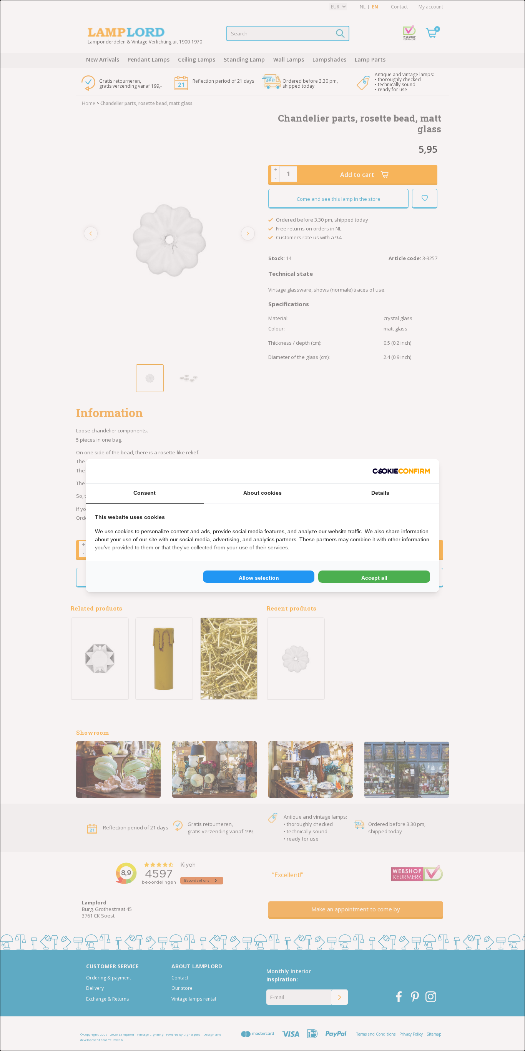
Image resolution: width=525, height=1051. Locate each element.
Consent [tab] (144, 493)
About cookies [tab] (262, 493)
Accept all (374, 578)
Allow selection (259, 578)
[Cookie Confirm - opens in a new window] (401, 471)
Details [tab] (380, 493)
